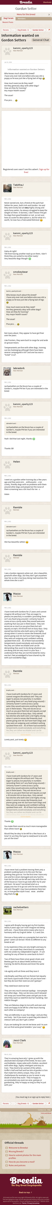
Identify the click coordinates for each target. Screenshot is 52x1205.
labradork (19, 368)
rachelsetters (21, 907)
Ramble (17, 507)
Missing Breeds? (16, 1151)
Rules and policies (17, 1165)
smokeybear (20, 272)
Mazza (17, 593)
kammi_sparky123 (23, 48)
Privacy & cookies (33, 1203)
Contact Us (42, 1110)
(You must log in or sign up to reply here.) (33, 1097)
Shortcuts (47, 2)
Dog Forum (8, 18)
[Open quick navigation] (49, 30)
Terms (24, 1203)
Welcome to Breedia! (18, 1147)
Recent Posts (7, 22)
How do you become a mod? (22, 1161)
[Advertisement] (26, 139)
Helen (16, 461)
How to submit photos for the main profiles (25, 1157)
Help (49, 1110)
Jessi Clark (19, 1040)
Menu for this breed (26, 14)
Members (22, 18)
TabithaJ (18, 185)
